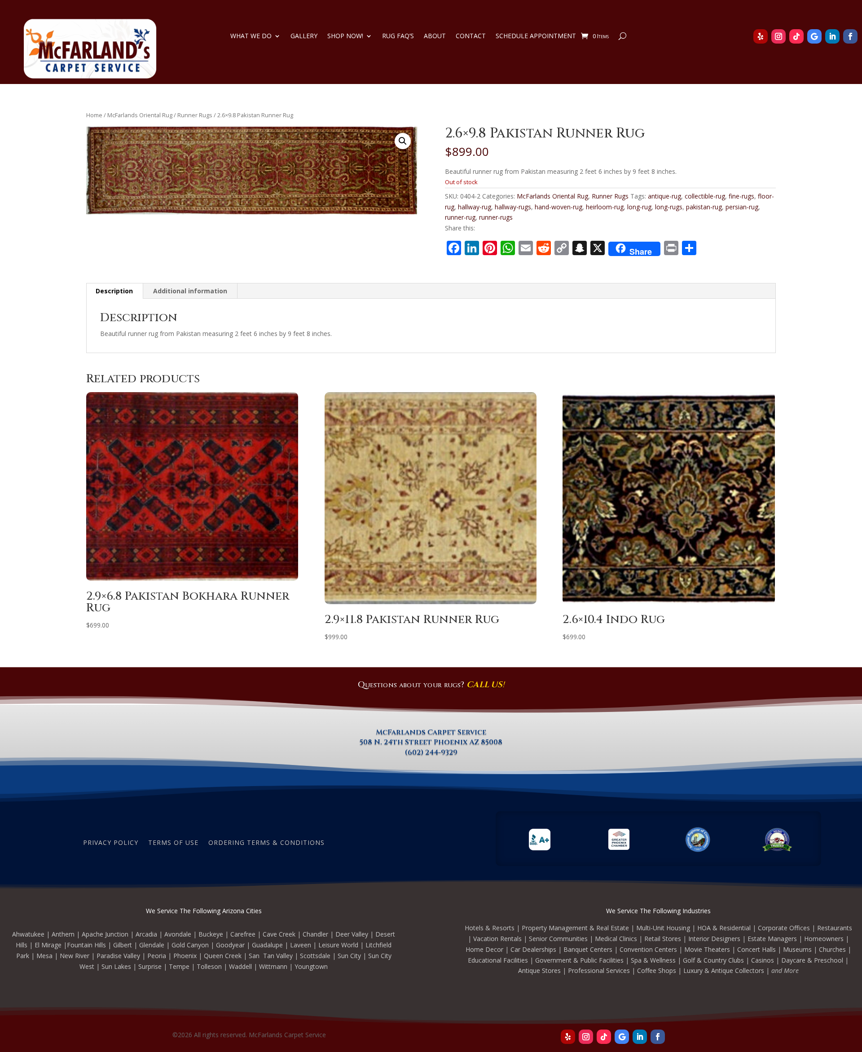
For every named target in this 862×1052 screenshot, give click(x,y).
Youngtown (311, 966)
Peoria (156, 955)
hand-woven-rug (558, 207)
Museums (797, 949)
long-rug (639, 207)
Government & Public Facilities (579, 960)
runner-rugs (496, 217)
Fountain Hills (86, 945)
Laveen (300, 945)
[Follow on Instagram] (778, 36)
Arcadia (146, 934)
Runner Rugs (194, 115)
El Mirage (48, 945)
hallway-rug (474, 207)
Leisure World (338, 945)
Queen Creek (223, 955)
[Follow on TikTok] (796, 36)
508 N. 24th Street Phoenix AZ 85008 (431, 742)
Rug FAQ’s (398, 36)
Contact (471, 36)
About (435, 36)
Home (94, 115)
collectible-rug (705, 196)
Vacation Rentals (497, 938)
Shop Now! (345, 36)
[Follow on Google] (814, 36)
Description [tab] (114, 291)
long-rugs (668, 207)
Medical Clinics (616, 938)
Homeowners (824, 938)
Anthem (63, 934)
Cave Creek (279, 934)
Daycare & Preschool (812, 960)
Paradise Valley (118, 955)
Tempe (179, 966)
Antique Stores (539, 970)
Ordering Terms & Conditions (266, 842)
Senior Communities (558, 938)
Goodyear (230, 945)
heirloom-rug (605, 207)
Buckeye (210, 934)
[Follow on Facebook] (850, 36)
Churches (832, 949)
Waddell (240, 966)
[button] (403, 141)
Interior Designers (714, 938)
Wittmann (273, 966)
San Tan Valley (271, 955)
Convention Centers (648, 949)
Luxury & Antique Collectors (723, 970)
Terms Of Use (173, 842)
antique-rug (664, 196)
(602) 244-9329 (431, 752)
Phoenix (185, 955)
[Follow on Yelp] (760, 36)
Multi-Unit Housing (663, 928)
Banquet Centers (587, 949)
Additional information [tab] (190, 291)
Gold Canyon (190, 945)
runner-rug (460, 217)
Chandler (315, 934)
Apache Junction (105, 934)
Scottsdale (315, 955)
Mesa (44, 955)
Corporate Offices (784, 928)
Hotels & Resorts (490, 928)
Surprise (150, 966)
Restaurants (834, 928)
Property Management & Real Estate (575, 928)
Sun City (349, 955)
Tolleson (209, 966)
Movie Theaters (707, 949)
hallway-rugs (513, 207)
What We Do (251, 36)
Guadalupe (267, 945)
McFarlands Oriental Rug (139, 115)
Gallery (303, 36)
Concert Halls (756, 949)
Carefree (242, 934)
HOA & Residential (724, 928)
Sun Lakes (116, 966)
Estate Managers (772, 938)
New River (74, 955)
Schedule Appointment (536, 36)
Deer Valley (351, 934)
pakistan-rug (704, 207)
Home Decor (484, 949)
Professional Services (599, 970)
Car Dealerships (533, 949)
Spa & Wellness (653, 960)
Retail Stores (662, 938)
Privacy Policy (110, 842)
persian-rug (742, 207)
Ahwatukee (28, 934)
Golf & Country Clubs (713, 960)
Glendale (151, 945)
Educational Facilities (498, 960)
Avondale (177, 934)
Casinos (762, 960)
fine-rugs (741, 196)
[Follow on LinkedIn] (832, 36)
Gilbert (122, 945)
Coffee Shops (656, 970)
